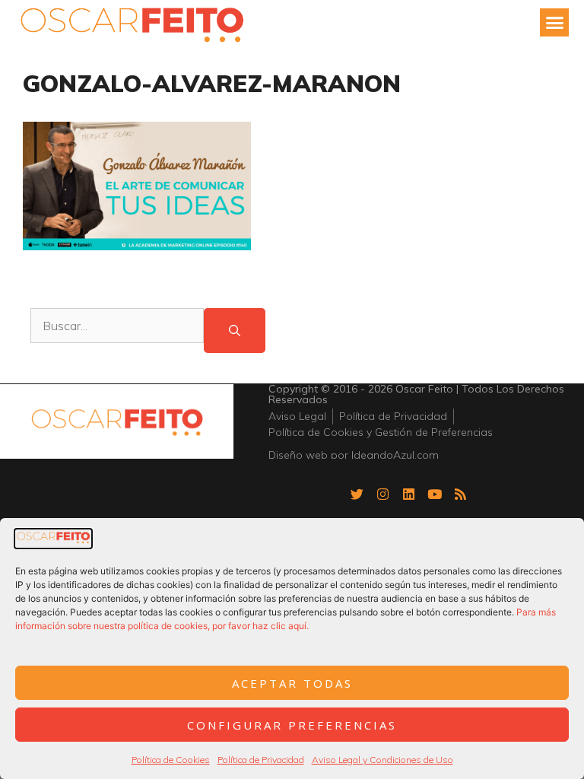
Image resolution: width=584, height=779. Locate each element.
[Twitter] (357, 494)
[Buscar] (234, 330)
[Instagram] (383, 494)
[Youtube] (435, 494)
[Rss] (461, 494)
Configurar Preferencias (292, 725)
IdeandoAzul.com (395, 455)
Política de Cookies (171, 759)
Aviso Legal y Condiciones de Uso (382, 759)
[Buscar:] (117, 330)
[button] (554, 22)
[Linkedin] (409, 494)
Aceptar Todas (292, 683)
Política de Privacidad (260, 759)
